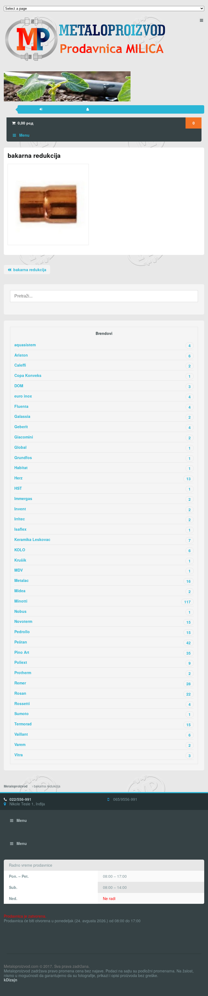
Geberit (102, 427)
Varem (102, 745)
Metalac (102, 581)
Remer (102, 683)
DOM (102, 386)
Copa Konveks (102, 376)
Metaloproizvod (15, 786)
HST (102, 488)
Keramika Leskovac (102, 540)
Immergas (102, 499)
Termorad (102, 724)
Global (102, 447)
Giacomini (102, 437)
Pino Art (102, 652)
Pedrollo (102, 632)
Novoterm (102, 622)
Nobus (102, 612)
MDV (102, 570)
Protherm (102, 673)
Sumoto (102, 714)
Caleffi (102, 365)
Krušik (102, 560)
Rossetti (102, 704)
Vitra (102, 755)
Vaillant (102, 734)
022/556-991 (20, 799)
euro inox (102, 396)
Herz (102, 478)
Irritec (102, 519)
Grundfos (102, 458)
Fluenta (102, 406)
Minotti (102, 601)
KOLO (102, 550)
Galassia (102, 417)
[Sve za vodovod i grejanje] (85, 39)
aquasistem (102, 345)
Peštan (102, 642)
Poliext (102, 662)
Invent (102, 509)
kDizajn (10, 979)
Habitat (102, 468)
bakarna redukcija (29, 269)
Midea (102, 591)
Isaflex (102, 529)
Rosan (102, 693)
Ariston (102, 355)
